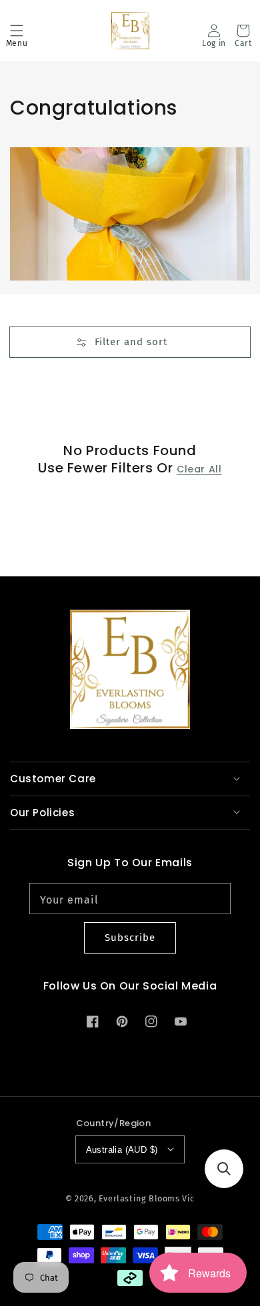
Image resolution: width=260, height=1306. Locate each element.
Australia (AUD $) (122, 1150)
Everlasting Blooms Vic (147, 1198)
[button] (16, 30)
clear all (199, 469)
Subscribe (130, 938)
